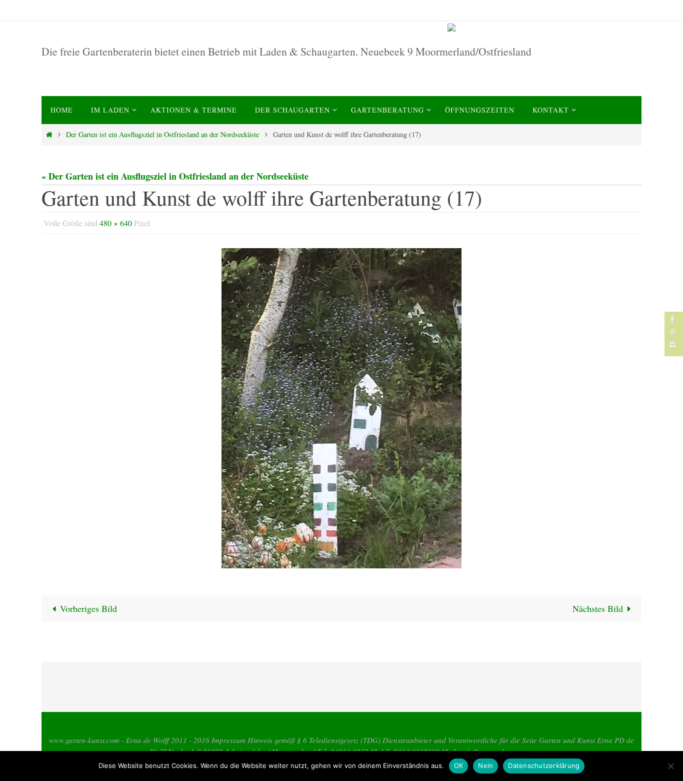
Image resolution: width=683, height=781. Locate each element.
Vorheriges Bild (88, 608)
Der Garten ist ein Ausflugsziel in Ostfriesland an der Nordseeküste (162, 134)
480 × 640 (116, 223)
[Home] (49, 134)
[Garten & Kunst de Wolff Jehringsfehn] (543, 28)
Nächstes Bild (597, 608)
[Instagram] (672, 345)
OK (459, 765)
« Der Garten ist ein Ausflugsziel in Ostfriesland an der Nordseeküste (175, 176)
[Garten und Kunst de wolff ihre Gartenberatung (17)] (342, 408)
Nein (485, 765)
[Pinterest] (672, 332)
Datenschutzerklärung (544, 765)
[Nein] (671, 766)
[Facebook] (672, 319)
